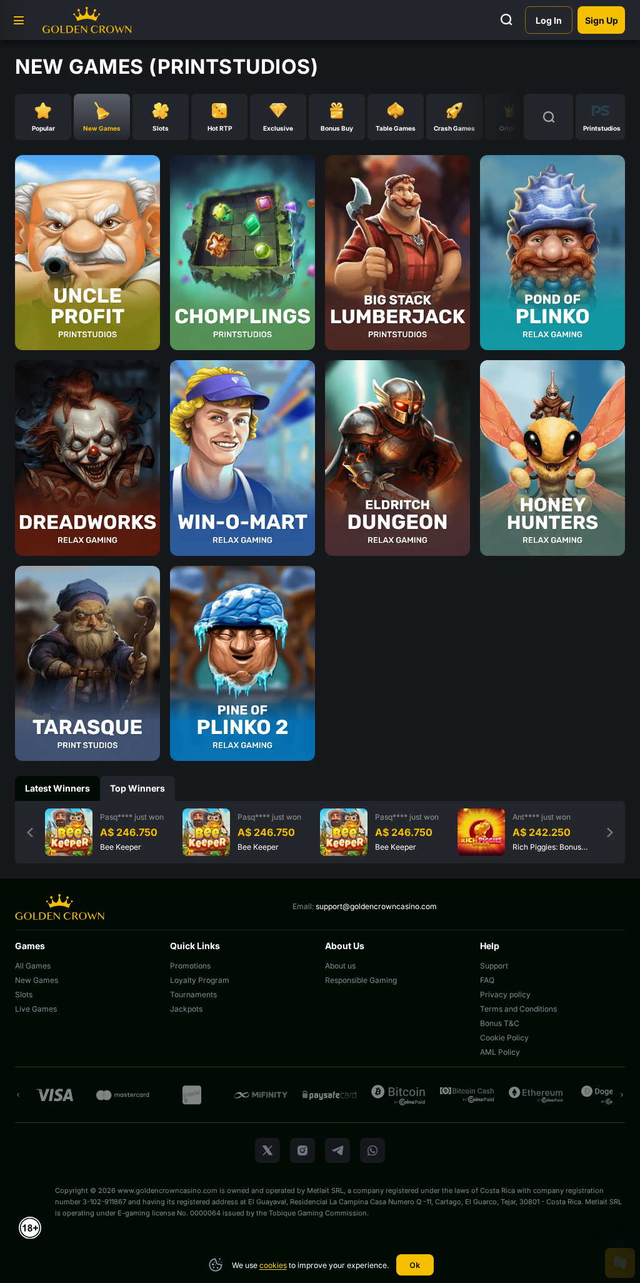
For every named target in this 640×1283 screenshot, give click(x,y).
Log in (549, 20)
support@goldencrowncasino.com (376, 906)
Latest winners (57, 788)
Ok (414, 1265)
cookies (273, 1265)
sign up (601, 20)
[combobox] (600, 117)
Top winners (137, 788)
